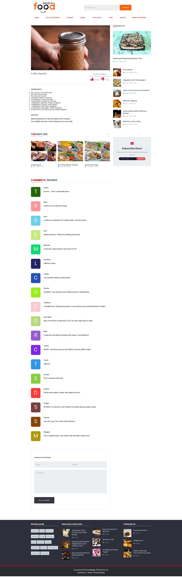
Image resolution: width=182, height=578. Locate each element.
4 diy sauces (36, 165)
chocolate (97, 17)
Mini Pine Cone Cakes (132, 121)
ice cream (35, 553)
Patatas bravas (140, 530)
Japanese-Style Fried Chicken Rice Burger (79, 532)
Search (125, 7)
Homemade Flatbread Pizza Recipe (135, 112)
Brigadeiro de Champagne (134, 80)
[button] (38, 68)
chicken (69, 17)
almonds (35, 531)
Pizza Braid (127, 70)
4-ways (48, 542)
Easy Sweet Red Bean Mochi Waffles (80, 554)
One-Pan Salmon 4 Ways (68, 165)
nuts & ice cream (52, 17)
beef (33, 542)
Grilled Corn (138, 540)
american (50, 536)
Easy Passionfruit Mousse (110, 530)
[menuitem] (103, 68)
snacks (123, 17)
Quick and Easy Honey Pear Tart (127, 58)
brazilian (34, 536)
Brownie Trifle (108, 539)
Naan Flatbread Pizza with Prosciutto (142, 552)
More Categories (139, 17)
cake (111, 17)
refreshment (53, 547)
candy (82, 17)
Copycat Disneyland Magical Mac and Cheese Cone (80, 544)
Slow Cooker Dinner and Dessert (136, 90)
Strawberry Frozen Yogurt (110, 551)
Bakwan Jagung (130, 101)
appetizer (35, 547)
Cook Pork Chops (91, 165)
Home (37, 17)
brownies (49, 531)
